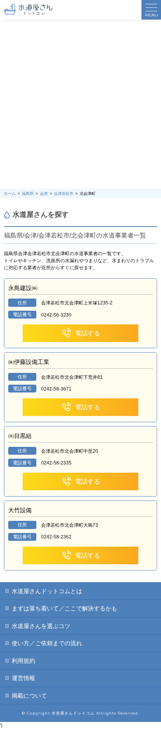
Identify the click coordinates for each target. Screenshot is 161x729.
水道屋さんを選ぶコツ (41, 626)
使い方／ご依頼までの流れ (47, 643)
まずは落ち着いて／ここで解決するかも (64, 608)
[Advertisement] (80, 104)
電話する (87, 333)
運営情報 (23, 678)
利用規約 (23, 660)
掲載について (29, 695)
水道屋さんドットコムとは (47, 591)
